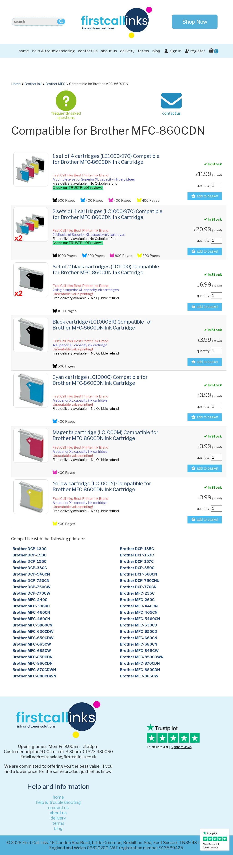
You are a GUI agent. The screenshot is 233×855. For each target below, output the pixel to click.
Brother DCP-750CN (31, 580)
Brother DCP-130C (29, 549)
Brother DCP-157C (137, 561)
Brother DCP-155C (29, 561)
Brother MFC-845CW (139, 651)
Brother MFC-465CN (138, 612)
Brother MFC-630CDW (33, 631)
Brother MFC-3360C (31, 606)
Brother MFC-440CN (139, 606)
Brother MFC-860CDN (33, 663)
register (197, 51)
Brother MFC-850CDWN (142, 657)
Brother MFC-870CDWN (34, 670)
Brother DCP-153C (137, 555)
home (23, 51)
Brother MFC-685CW (32, 651)
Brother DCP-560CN (138, 574)
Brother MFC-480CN (31, 619)
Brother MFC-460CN (31, 612)
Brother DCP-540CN (31, 574)
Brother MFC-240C (30, 600)
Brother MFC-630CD (138, 625)
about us (109, 51)
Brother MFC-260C (137, 600)
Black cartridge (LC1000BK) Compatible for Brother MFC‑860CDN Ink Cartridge (102, 325)
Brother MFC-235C (137, 593)
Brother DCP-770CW (31, 593)
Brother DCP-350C (137, 568)
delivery (127, 51)
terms (143, 51)
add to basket (207, 196)
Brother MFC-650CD (138, 631)
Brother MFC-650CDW (33, 638)
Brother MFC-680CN (138, 644)
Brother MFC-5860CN (32, 625)
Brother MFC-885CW (139, 676)
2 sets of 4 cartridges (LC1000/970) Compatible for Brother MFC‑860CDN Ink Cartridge (107, 214)
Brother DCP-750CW (32, 587)
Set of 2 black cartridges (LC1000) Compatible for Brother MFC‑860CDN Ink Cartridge (106, 269)
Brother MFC (55, 84)
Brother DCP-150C (29, 555)
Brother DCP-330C (30, 568)
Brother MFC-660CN (138, 638)
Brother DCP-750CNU (139, 580)
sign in (175, 51)
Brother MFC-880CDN (140, 670)
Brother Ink (33, 84)
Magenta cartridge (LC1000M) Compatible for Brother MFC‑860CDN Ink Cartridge (105, 435)
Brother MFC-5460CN (140, 619)
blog (156, 51)
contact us (88, 51)
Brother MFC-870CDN (140, 663)
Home (16, 84)
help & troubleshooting (53, 51)
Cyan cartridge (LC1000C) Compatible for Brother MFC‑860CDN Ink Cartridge (100, 380)
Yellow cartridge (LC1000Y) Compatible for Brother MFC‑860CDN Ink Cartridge (102, 486)
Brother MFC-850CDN (33, 657)
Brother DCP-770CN (138, 587)
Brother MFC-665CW (32, 644)
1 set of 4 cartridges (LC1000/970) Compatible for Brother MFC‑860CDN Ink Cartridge (106, 159)
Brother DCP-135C (137, 549)
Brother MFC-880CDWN (34, 676)
